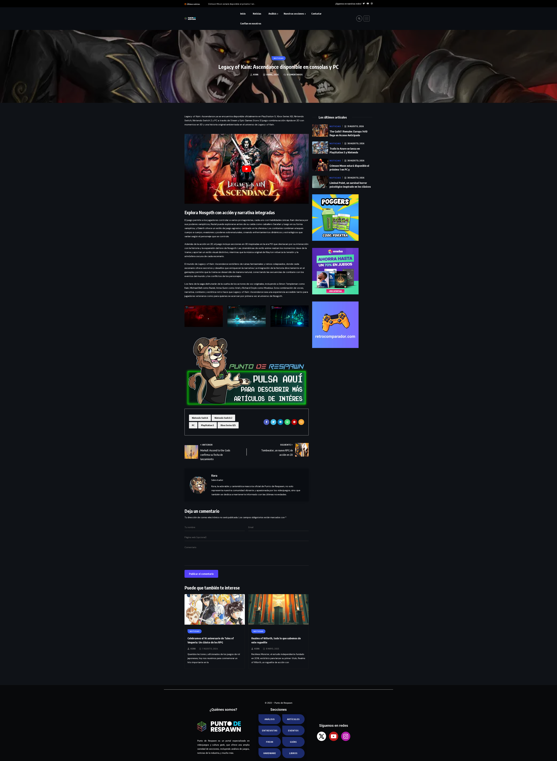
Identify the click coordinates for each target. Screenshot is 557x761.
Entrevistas (269, 730)
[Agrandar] (219, 309)
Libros (293, 753)
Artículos (293, 719)
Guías (293, 742)
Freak (269, 742)
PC (193, 425)
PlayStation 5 (207, 425)
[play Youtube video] (247, 169)
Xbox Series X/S (228, 425)
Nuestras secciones (294, 13)
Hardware (269, 753)
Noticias (257, 13)
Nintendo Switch (200, 418)
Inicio (243, 13)
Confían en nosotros (250, 23)
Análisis (272, 13)
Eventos (293, 730)
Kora (193, 648)
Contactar (316, 13)
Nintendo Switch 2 (223, 418)
